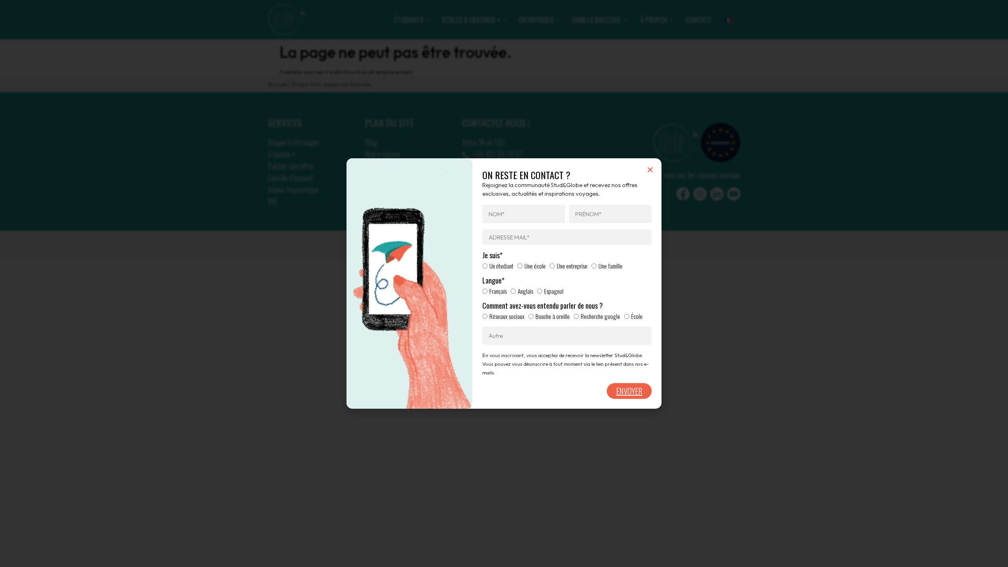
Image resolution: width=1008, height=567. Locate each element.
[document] (504, 283)
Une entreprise (572, 265)
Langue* (493, 280)
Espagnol (553, 291)
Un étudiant (501, 265)
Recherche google (600, 316)
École (637, 316)
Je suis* (492, 255)
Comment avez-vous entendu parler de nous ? (542, 306)
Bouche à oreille (553, 316)
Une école (535, 265)
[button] (650, 169)
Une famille (610, 265)
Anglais (525, 291)
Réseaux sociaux (506, 316)
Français (498, 291)
